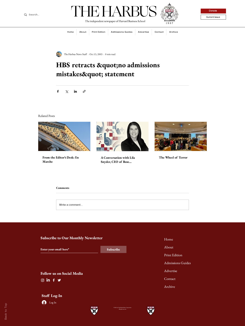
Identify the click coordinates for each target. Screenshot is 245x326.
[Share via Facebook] (58, 91)
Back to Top (6, 311)
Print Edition (173, 255)
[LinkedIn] (48, 280)
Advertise (170, 270)
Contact (169, 278)
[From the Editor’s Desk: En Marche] (64, 136)
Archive (169, 286)
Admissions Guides (177, 263)
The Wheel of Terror (173, 157)
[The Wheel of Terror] (181, 136)
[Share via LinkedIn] (75, 91)
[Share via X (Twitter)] (66, 91)
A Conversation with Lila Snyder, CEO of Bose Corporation (118, 159)
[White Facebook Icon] (54, 280)
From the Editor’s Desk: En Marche (61, 159)
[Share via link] (84, 91)
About (168, 247)
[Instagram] (43, 280)
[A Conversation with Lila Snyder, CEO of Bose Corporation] (122, 136)
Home (168, 239)
